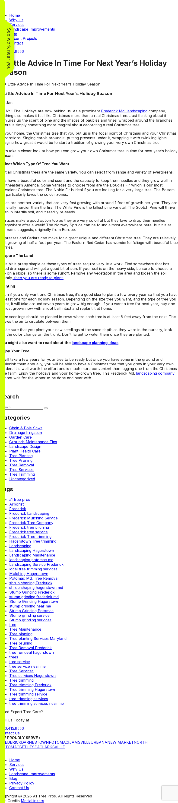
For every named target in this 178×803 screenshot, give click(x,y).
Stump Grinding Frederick (31, 592)
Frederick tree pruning (29, 527)
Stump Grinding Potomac (31, 610)
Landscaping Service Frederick (36, 564)
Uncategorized (22, 479)
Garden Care (20, 437)
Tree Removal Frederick (30, 647)
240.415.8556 (12, 728)
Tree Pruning (20, 460)
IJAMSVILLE (79, 742)
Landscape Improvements (32, 29)
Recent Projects (23, 38)
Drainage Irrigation (25, 432)
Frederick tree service (28, 532)
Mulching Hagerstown (28, 573)
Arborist (16, 504)
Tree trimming (21, 680)
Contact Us (10, 733)
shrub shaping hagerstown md (36, 587)
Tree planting (20, 634)
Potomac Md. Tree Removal (33, 578)
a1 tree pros (19, 499)
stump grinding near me (30, 606)
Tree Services (21, 469)
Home (14, 15)
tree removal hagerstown (31, 652)
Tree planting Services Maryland (38, 638)
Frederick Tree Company (31, 522)
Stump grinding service (29, 615)
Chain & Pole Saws (25, 428)
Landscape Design (25, 446)
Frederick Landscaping (29, 513)
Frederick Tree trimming (30, 536)
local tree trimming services (33, 569)
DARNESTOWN (35, 742)
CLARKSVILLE (52, 747)
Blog (13, 778)
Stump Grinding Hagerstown (34, 601)
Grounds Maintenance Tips (33, 441)
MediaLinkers (32, 800)
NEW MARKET (120, 742)
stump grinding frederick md (34, 596)
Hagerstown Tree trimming (32, 541)
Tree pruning (20, 643)
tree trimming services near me (36, 703)
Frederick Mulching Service (33, 518)
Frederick (17, 508)
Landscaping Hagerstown (31, 550)
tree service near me (27, 666)
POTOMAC (58, 742)
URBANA (99, 742)
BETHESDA (29, 747)
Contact (16, 43)
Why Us (16, 20)
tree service (19, 661)
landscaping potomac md (31, 559)
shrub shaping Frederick (30, 583)
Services (16, 24)
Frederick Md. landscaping (124, 111)
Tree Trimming (22, 474)
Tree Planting (21, 455)
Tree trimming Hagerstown (32, 689)
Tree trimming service (28, 694)
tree (12, 624)
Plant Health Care (25, 451)
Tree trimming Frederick (30, 685)
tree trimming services (28, 698)
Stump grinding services (30, 620)
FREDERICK (10, 742)
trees (13, 657)
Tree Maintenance (25, 629)
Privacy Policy (21, 783)
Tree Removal (21, 465)
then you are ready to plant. (38, 277)
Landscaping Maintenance (32, 555)
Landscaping (20, 546)
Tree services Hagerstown (32, 675)
